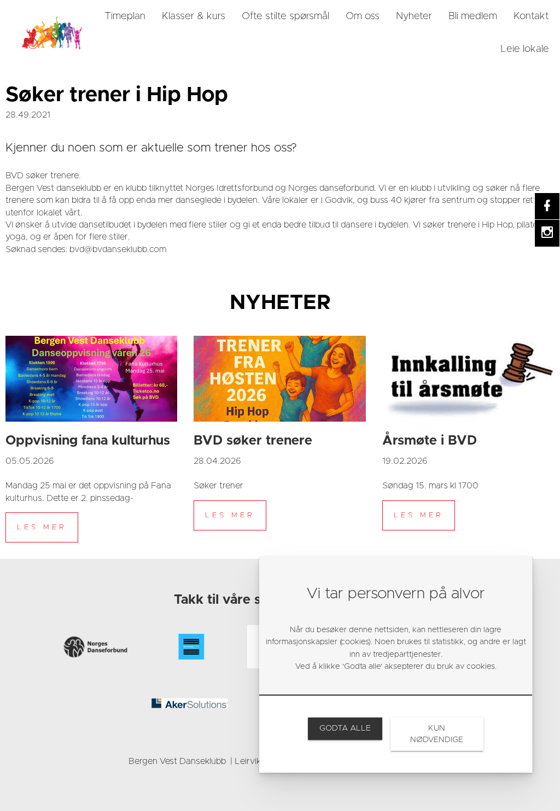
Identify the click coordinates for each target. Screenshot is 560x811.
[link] (52, 32)
